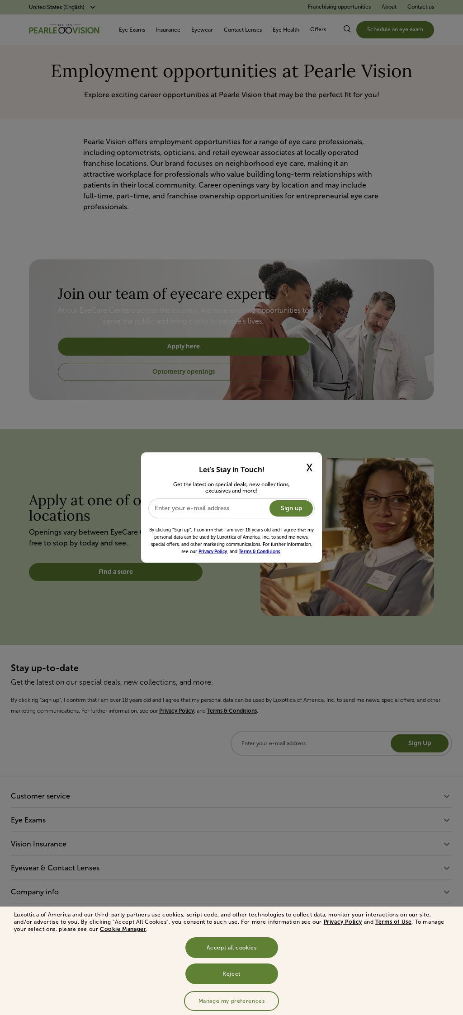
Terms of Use (393, 922)
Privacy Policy (343, 922)
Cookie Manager (123, 929)
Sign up (291, 508)
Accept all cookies (232, 948)
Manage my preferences (231, 1001)
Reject (231, 974)
